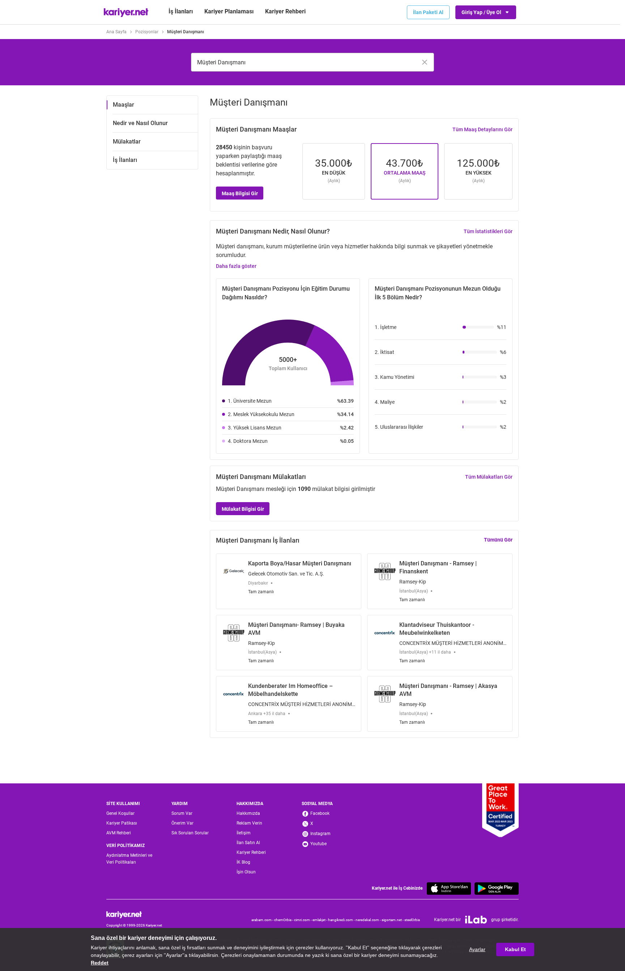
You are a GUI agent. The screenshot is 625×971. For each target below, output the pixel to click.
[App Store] (449, 888)
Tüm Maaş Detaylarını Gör (482, 129)
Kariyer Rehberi (251, 852)
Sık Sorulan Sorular (190, 832)
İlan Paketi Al (428, 12)
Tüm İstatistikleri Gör (488, 231)
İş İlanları (181, 11)
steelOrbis (412, 919)
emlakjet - (320, 919)
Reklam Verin (249, 823)
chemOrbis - (284, 919)
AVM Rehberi (118, 832)
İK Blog (243, 862)
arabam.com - (262, 919)
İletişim (244, 832)
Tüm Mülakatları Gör (489, 477)
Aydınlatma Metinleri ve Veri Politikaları (129, 859)
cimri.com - (303, 919)
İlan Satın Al (248, 842)
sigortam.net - (393, 919)
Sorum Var (181, 813)
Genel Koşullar (120, 813)
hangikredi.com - (342, 919)
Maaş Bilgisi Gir (240, 193)
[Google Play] (497, 888)
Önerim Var (182, 823)
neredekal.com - (369, 919)
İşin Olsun (246, 871)
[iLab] (476, 920)
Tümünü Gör (498, 540)
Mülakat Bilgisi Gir (243, 509)
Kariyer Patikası (121, 823)
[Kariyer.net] (134, 914)
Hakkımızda (248, 813)
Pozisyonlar (146, 31)
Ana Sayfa (116, 31)
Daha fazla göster (236, 266)
